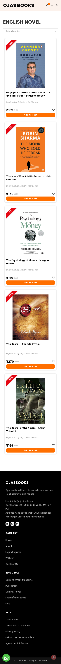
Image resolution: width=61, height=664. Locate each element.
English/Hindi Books (29, 102)
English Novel (12, 102)
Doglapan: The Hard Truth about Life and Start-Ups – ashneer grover (28, 94)
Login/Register (13, 552)
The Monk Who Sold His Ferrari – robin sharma (28, 178)
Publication (11, 585)
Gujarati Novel (13, 591)
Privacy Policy (12, 631)
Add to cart (30, 115)
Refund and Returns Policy (19, 637)
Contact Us (11, 564)
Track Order (11, 619)
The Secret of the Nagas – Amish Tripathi (25, 429)
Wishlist (9, 558)
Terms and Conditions (17, 625)
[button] (54, 110)
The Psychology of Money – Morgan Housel (27, 262)
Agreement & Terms (16, 643)
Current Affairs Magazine (19, 579)
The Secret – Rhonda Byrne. (23, 344)
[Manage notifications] (53, 657)
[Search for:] (56, 5)
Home (8, 540)
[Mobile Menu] (51, 5)
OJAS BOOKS (18, 5)
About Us (10, 546)
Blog (7, 603)
